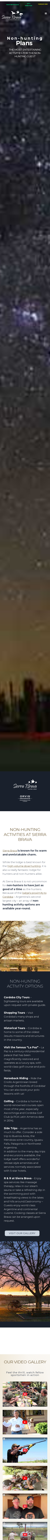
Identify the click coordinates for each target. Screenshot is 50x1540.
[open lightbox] (25, 1394)
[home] (11, 15)
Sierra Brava (10, 850)
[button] (46, 13)
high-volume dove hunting (24, 866)
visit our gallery (22, 1233)
